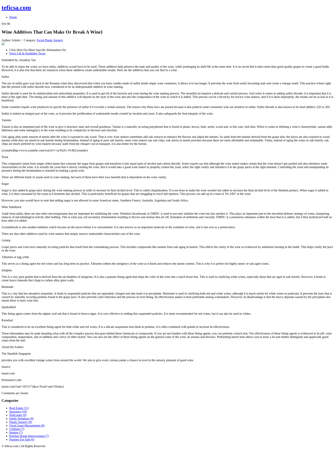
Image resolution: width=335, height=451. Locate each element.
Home (13, 17)
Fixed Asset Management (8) (27, 425)
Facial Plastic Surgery (50, 40)
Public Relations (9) (21, 418)
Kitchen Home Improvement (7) (29, 436)
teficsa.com (16, 7)
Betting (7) (15, 432)
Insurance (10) (18, 411)
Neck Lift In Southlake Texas (27, 53)
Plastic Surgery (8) (20, 422)
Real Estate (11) (19, 408)
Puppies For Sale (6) (21, 439)
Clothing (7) (16, 429)
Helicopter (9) (17, 415)
